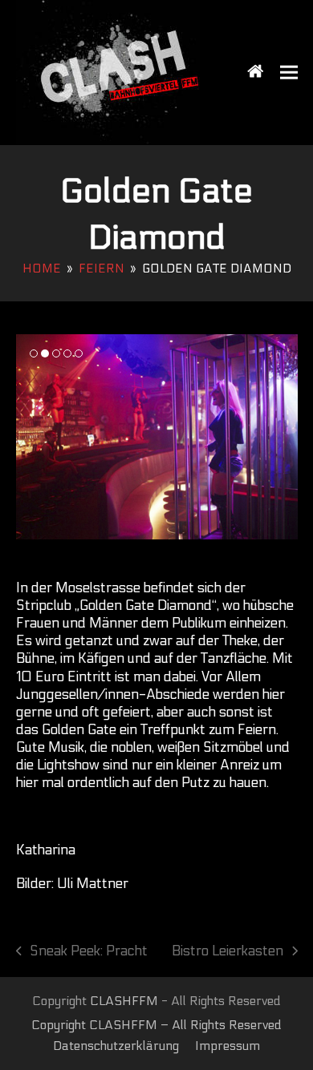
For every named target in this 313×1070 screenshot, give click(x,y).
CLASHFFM (124, 1001)
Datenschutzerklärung (116, 1046)
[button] (289, 72)
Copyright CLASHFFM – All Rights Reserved (156, 1025)
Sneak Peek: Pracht (82, 951)
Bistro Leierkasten (227, 951)
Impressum (227, 1046)
